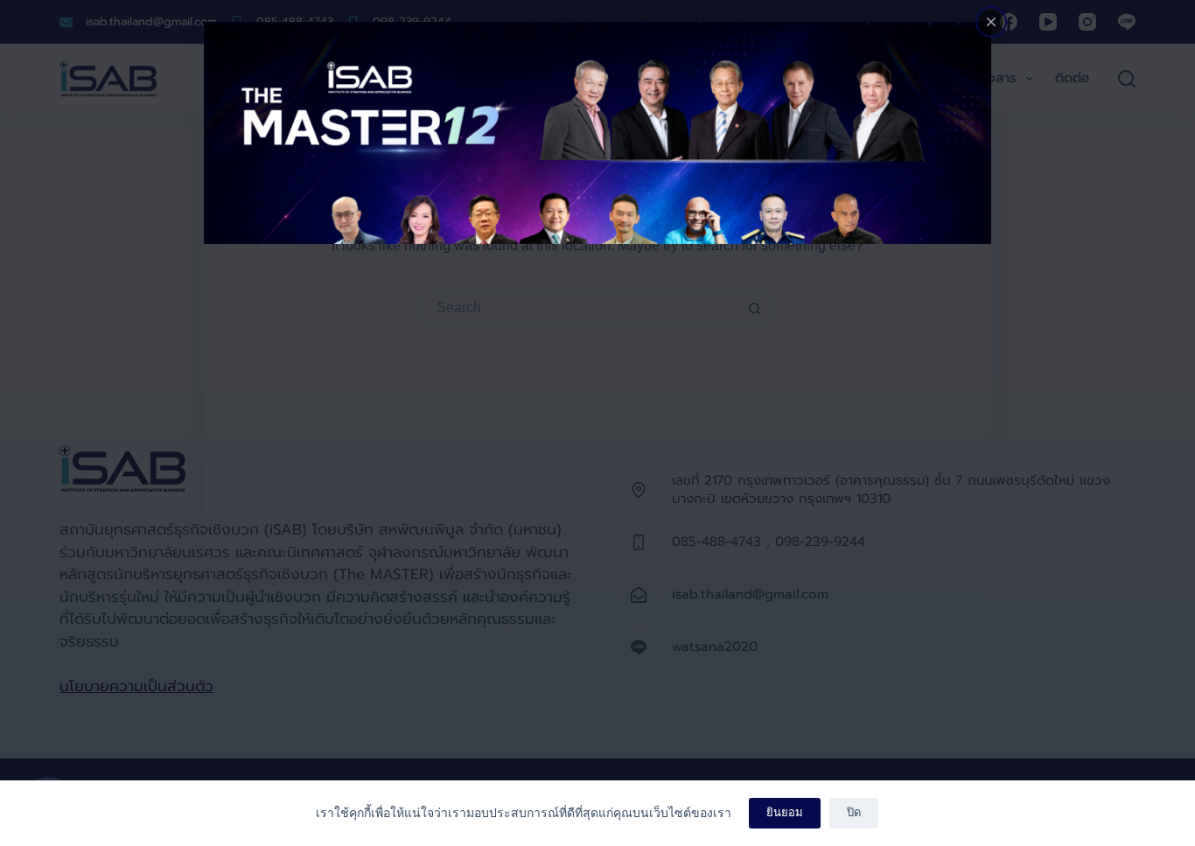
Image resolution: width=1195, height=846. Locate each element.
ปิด (854, 812)
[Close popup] (991, 22)
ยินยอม (784, 812)
